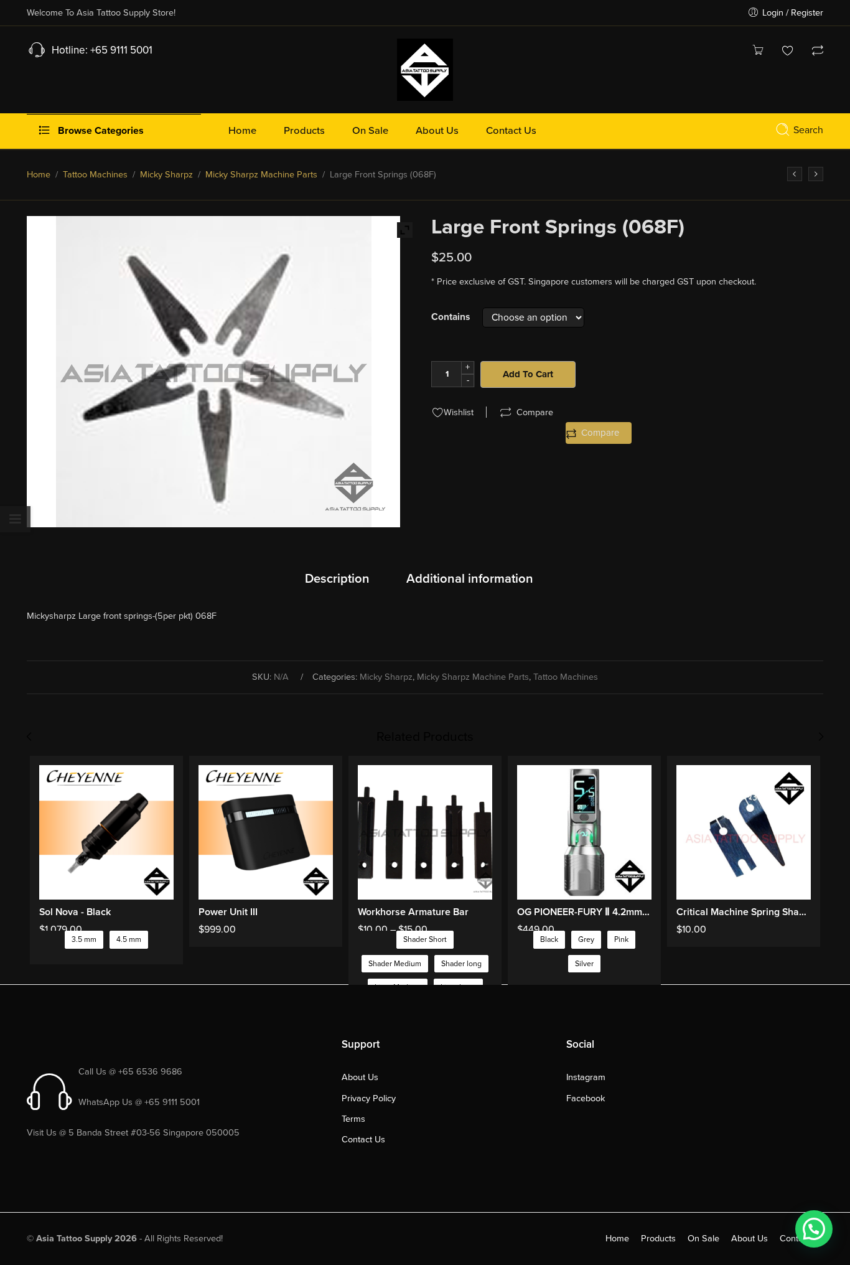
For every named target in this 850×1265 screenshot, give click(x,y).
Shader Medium (394, 964)
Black (549, 939)
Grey (586, 939)
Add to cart (528, 374)
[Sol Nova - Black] (106, 832)
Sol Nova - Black (75, 912)
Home (38, 174)
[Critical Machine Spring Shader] (743, 832)
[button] (814, 1229)
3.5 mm (84, 939)
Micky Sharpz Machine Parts (261, 174)
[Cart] (758, 52)
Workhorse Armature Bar (413, 912)
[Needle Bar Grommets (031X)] (794, 174)
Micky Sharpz (166, 174)
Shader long (461, 964)
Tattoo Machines (95, 174)
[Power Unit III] (265, 832)
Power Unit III (228, 912)
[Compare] (817, 52)
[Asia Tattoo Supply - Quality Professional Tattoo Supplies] (425, 68)
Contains (450, 317)
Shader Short (425, 939)
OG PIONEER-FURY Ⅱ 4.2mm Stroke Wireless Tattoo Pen (584, 912)
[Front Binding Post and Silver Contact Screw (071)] (815, 174)
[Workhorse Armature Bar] (425, 832)
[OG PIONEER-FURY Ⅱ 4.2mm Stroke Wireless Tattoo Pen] (584, 832)
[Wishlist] (787, 52)
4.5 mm (128, 939)
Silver (584, 964)
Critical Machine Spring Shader (743, 912)
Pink (621, 939)
